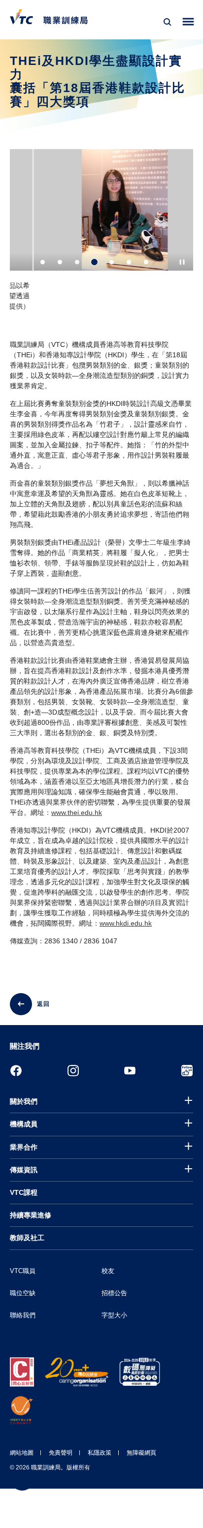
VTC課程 (23, 1192)
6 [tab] (129, 262)
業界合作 (23, 1147)
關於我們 (23, 1101)
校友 (108, 1271)
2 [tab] (60, 262)
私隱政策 (99, 1452)
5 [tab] (111, 262)
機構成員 (23, 1124)
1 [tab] (42, 262)
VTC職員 (22, 1271)
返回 (43, 1003)
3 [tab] (77, 262)
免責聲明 (60, 1452)
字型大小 (114, 1315)
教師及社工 (27, 1238)
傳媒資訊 (23, 1170)
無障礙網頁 (141, 1452)
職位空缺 (22, 1293)
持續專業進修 (30, 1215)
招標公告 (114, 1293)
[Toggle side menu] (188, 22)
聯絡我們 (22, 1315)
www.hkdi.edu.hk (126, 923)
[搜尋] (167, 22)
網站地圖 (22, 1452)
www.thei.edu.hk (76, 812)
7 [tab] (146, 262)
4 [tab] (94, 262)
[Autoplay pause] (182, 262)
